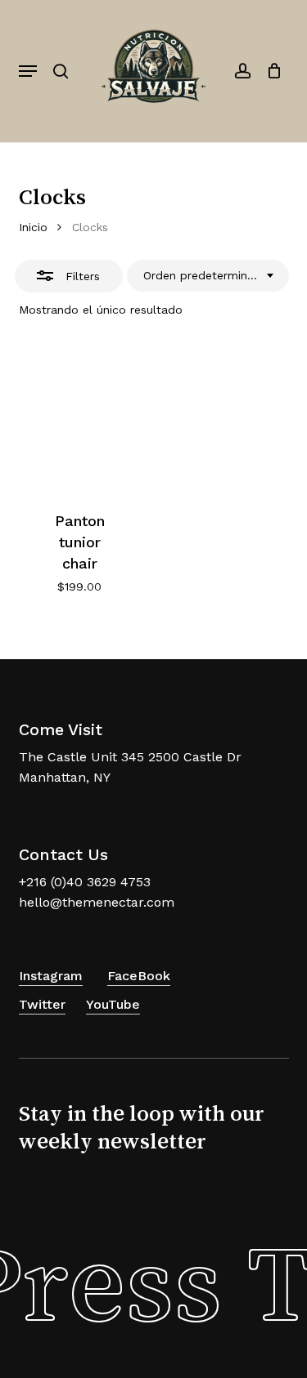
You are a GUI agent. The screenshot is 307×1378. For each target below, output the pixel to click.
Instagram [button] (51, 975)
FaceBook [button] (138, 975)
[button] (28, 71)
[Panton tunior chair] (80, 418)
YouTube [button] (113, 1004)
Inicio (33, 227)
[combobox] (208, 276)
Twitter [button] (42, 1004)
